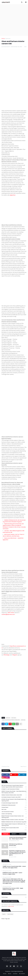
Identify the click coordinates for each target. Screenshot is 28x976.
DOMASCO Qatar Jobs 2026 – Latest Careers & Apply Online (12, 873)
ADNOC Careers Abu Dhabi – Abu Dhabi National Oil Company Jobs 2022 (14, 792)
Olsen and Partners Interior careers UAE (11, 720)
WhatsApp (6, 655)
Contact (15, 973)
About (9, 973)
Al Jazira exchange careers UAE (14, 803)
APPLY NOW (11, 612)
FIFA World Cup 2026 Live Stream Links (15, 844)
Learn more (11, 906)
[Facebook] (3, 724)
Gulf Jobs (14, 717)
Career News (14, 807)
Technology (14, 897)
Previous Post (5, 766)
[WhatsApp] (13, 724)
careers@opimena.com (8, 614)
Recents (14, 834)
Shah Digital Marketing (17, 971)
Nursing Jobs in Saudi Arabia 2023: (14, 827)
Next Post (23, 766)
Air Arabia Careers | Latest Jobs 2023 (14, 797)
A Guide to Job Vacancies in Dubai (14, 789)
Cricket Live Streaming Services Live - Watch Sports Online (17, 838)
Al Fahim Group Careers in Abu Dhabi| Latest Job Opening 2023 (14, 800)
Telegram (15, 655)
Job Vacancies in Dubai (14, 811)
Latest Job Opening (14, 813)
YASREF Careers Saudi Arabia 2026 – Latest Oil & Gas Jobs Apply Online (14, 867)
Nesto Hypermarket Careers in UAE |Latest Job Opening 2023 (14, 824)
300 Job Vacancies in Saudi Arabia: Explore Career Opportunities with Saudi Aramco (14, 786)
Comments (22, 834)
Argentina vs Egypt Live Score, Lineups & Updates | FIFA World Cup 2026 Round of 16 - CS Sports (17, 853)
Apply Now (12, 195)
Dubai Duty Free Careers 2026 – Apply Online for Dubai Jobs (13, 889)
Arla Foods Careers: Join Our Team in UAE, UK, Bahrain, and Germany (13, 535)
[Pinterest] (10, 724)
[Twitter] (6, 724)
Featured (8, 38)
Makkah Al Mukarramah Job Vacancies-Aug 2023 (14, 822)
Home (3, 38)
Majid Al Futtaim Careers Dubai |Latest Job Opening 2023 (14, 816)
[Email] (17, 724)
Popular (5, 834)
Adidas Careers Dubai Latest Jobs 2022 (14, 795)
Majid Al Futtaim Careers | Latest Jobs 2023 (14, 819)
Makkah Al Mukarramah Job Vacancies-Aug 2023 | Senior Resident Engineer (14, 520)
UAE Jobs (23, 720)
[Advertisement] (14, 20)
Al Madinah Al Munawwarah (14, 805)
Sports (4, 914)
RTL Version (22, 973)
